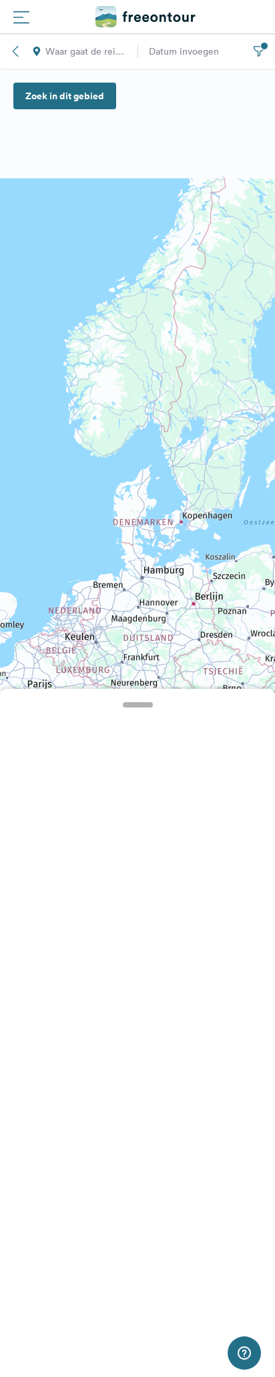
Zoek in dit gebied (64, 96)
